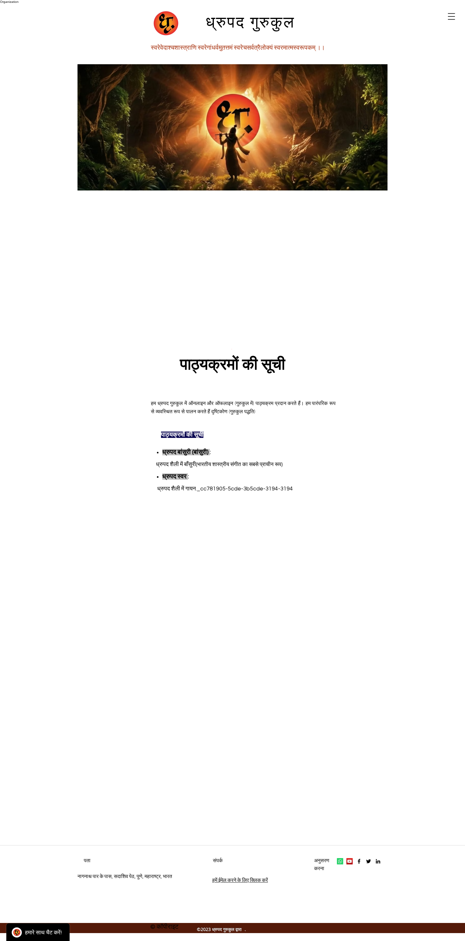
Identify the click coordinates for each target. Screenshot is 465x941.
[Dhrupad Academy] (359, 861)
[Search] (366, 127)
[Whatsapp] (340, 861)
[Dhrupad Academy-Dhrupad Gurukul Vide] (349, 861)
